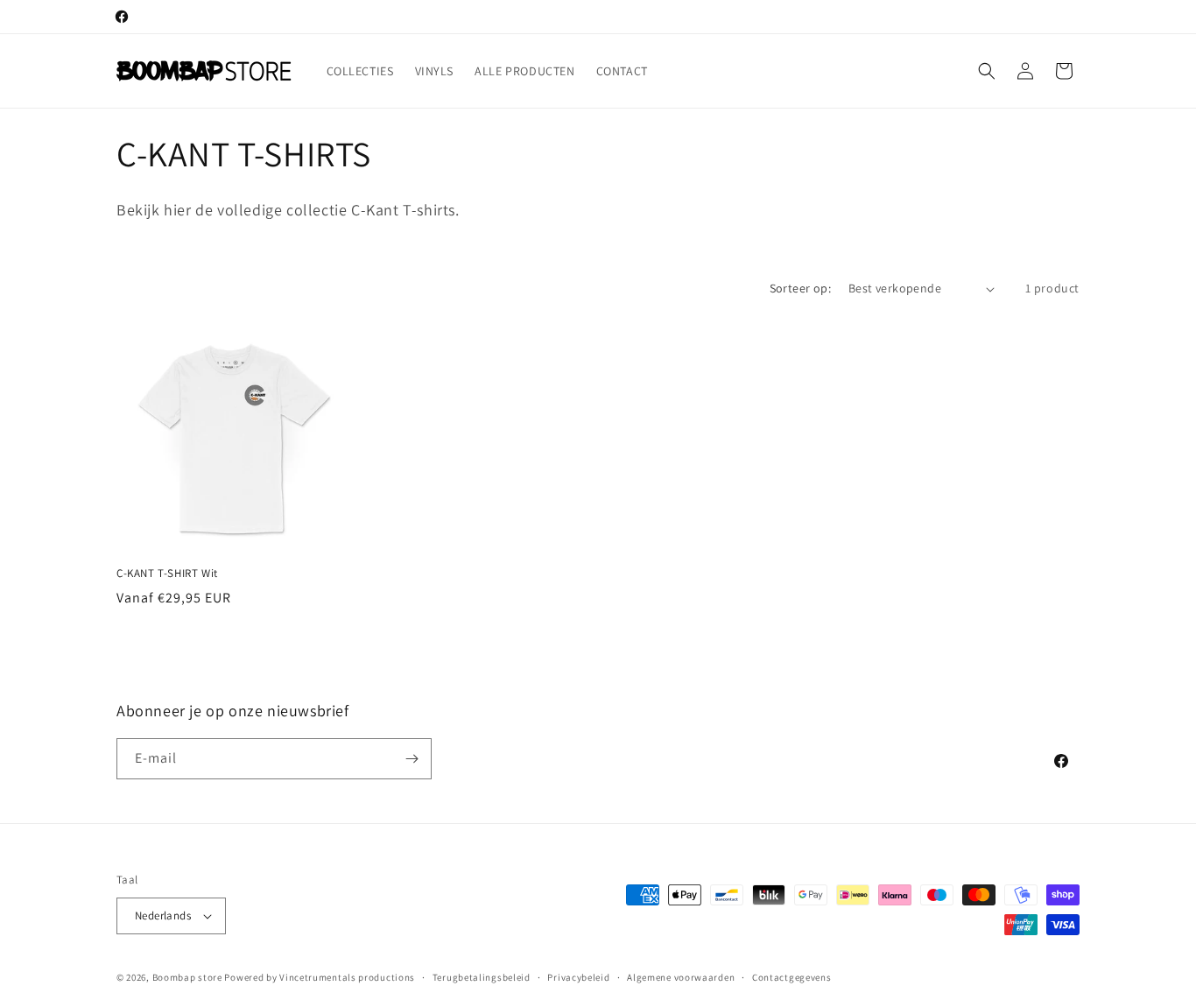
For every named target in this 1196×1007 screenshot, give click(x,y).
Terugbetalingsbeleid (482, 977)
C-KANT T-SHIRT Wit (167, 574)
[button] (986, 71)
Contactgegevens (792, 977)
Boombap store (187, 977)
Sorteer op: (800, 288)
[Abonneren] (411, 758)
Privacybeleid (578, 977)
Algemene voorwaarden (681, 977)
